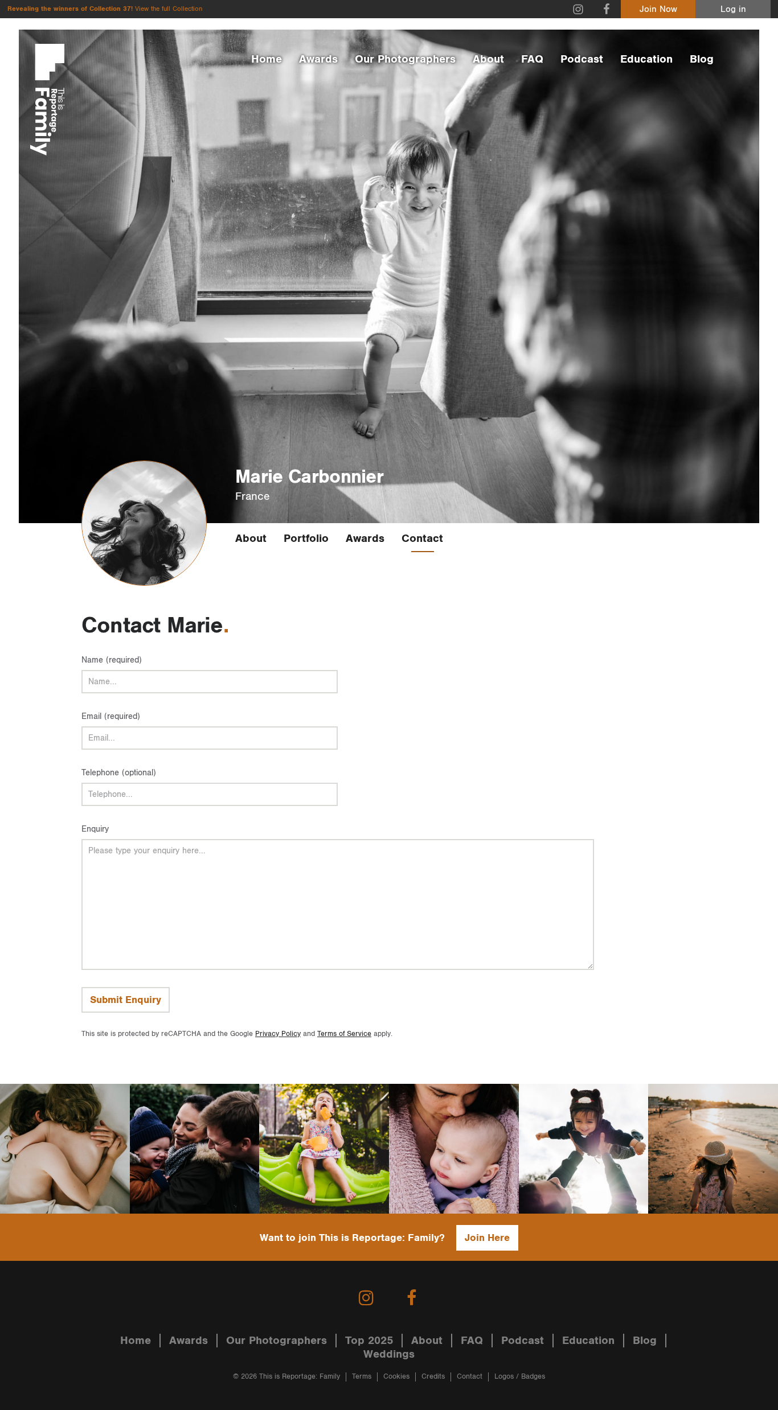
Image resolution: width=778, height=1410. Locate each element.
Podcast (581, 59)
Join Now (658, 9)
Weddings (389, 1354)
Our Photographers (405, 59)
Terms (361, 1376)
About (488, 59)
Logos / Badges (519, 1376)
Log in (733, 9)
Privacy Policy (278, 1034)
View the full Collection (168, 9)
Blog (702, 59)
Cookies (396, 1376)
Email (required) (110, 716)
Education (646, 59)
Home (266, 59)
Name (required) (111, 660)
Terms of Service (344, 1034)
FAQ (532, 59)
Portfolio (306, 538)
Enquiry (95, 829)
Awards (318, 59)
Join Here (487, 1238)
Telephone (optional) (118, 773)
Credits (433, 1376)
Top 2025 (369, 1340)
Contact (422, 538)
